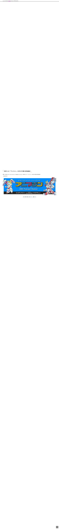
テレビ (7, 0)
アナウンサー (16, 0)
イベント (12, 0)
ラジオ (9, 0)
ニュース (4, 0)
